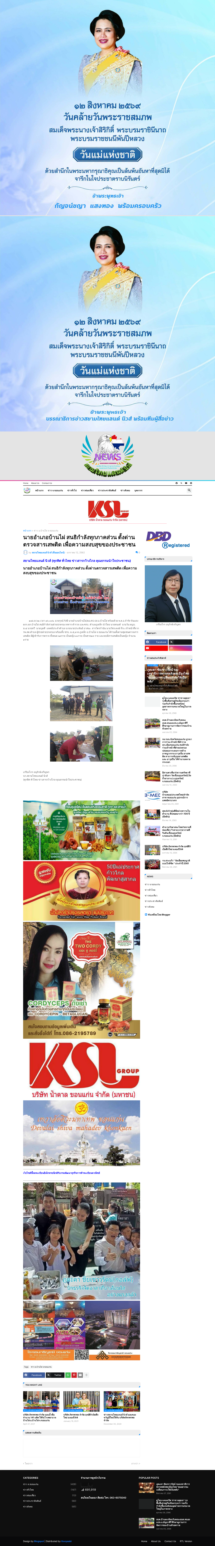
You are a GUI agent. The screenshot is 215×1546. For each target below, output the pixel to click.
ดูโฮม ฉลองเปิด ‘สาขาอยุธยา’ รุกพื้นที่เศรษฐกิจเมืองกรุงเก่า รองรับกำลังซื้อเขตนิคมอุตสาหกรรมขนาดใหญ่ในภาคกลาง (176, 704)
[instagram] (180, 648)
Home (25, 483)
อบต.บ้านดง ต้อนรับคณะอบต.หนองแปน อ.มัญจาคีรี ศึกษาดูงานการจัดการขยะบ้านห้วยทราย (177, 724)
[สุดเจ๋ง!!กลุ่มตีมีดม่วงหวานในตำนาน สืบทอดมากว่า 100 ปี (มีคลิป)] (152, 814)
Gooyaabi (66, 1541)
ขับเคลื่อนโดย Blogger (159, 914)
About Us (35, 483)
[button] (189, 490)
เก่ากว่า (134, 1463)
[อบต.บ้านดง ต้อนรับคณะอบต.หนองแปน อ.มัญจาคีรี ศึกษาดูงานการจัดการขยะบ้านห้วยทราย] (152, 724)
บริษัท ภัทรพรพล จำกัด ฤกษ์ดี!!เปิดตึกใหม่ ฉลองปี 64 (80, 1416)
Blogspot (39, 1541)
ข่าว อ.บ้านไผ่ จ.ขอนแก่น (46, 531)
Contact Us (47, 483)
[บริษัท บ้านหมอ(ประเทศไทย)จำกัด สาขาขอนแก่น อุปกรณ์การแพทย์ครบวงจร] (152, 795)
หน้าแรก (39, 490)
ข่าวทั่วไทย (150, 889)
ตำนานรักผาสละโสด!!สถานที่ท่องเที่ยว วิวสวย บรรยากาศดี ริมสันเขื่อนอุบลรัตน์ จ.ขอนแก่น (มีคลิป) (176, 831)
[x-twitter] (181, 483)
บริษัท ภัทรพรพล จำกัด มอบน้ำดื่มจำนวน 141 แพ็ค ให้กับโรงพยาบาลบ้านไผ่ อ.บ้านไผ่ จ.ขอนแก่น (39, 1417)
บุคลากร (138, 490)
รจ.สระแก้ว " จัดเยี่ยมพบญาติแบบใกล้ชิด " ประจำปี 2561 (176, 862)
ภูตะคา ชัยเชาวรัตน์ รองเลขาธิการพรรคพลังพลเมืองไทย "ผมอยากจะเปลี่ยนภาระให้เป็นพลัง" (173, 1487)
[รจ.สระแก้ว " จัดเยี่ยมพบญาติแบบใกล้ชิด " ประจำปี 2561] (152, 864)
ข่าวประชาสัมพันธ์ (107, 490)
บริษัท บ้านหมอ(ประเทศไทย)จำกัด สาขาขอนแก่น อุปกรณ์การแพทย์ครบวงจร (175, 796)
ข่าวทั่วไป (72, 490)
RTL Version (186, 1541)
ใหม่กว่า (29, 1463)
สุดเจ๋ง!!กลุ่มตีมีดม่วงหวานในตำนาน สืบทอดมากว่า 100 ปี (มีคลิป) (176, 813)
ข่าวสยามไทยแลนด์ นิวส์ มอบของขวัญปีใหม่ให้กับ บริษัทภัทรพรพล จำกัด (120, 1417)
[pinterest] (191, 483)
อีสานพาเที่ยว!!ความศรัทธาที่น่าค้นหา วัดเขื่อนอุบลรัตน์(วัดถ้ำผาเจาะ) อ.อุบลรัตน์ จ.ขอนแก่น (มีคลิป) (176, 777)
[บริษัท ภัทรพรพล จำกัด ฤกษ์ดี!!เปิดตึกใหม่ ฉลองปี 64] (152, 850)
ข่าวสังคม (125, 490)
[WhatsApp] (68, 1375)
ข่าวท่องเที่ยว (87, 490)
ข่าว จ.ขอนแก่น (55, 490)
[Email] (80, 1375)
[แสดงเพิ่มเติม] (86, 1375)
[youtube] (186, 483)
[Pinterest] (74, 1375)
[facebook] (177, 483)
